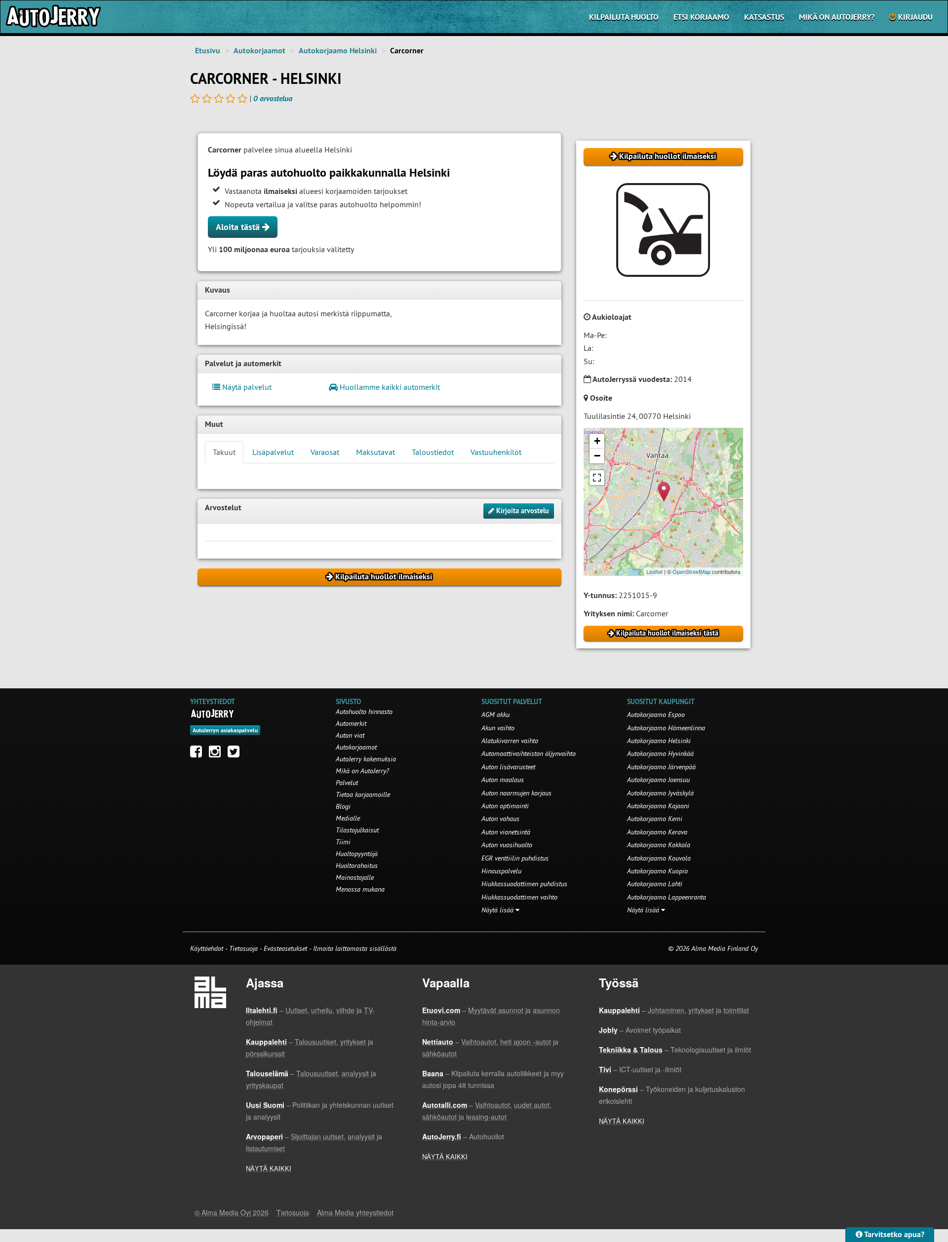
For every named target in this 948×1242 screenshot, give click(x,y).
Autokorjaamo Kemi (654, 818)
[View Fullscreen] (597, 477)
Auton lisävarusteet (508, 766)
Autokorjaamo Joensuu (658, 779)
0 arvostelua (272, 98)
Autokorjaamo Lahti (654, 883)
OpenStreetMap (691, 571)
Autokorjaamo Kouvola (659, 858)
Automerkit (351, 723)
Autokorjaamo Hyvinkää (660, 753)
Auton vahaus (500, 818)
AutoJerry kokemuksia (366, 758)
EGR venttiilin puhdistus (515, 858)
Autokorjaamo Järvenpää (661, 766)
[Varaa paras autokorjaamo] (212, 713)
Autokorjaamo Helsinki (338, 50)
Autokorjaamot (259, 50)
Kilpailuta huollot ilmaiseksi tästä (666, 633)
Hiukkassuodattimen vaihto (519, 897)
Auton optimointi (505, 805)
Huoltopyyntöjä (357, 853)
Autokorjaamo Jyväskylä (660, 793)
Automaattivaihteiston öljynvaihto (528, 753)
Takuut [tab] (224, 452)
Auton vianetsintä (505, 832)
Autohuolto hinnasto (364, 711)
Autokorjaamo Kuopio (657, 870)
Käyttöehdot (207, 948)
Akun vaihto (497, 727)
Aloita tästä (239, 226)
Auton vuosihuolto (506, 844)
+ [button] (597, 441)
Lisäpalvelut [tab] (273, 452)
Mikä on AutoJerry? (836, 17)
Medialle (348, 818)
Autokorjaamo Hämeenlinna (666, 727)
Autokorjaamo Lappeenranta (666, 897)
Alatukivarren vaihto (509, 740)
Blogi (343, 806)
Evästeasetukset (285, 948)
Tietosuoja (243, 948)
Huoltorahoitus (357, 865)
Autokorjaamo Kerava (657, 832)
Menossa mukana (360, 889)
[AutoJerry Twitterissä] (236, 754)
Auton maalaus (502, 779)
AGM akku (495, 714)
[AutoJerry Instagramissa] (217, 754)
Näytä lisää (498, 909)
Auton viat (350, 735)
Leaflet (654, 571)
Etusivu (207, 50)
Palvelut (347, 782)
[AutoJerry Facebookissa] (198, 754)
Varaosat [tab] (325, 452)
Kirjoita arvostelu (521, 510)
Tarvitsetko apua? (893, 1234)
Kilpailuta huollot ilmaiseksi (666, 156)
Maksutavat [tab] (375, 452)
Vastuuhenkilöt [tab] (496, 452)
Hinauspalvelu (501, 870)
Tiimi (343, 841)
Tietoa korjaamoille (363, 794)
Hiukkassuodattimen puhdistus (524, 883)
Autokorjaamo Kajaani (658, 805)
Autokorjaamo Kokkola (658, 844)
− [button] (597, 456)
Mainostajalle (355, 877)
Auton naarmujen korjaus (516, 793)
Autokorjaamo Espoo (656, 714)
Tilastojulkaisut (357, 830)
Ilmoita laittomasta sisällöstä (354, 948)
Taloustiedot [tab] (433, 452)
